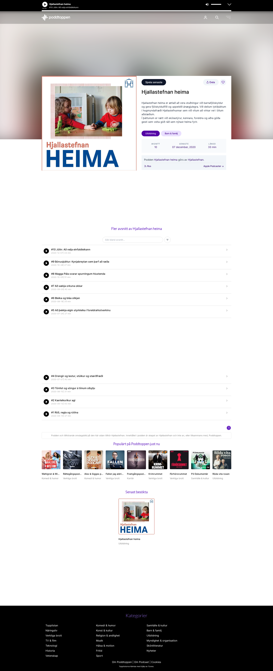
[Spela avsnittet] (46, 251)
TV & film (51, 640)
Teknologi (51, 645)
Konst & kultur (104, 630)
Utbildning (150, 133)
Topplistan (52, 625)
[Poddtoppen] (56, 17)
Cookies (156, 662)
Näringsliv (51, 630)
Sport (99, 655)
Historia (50, 650)
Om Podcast (141, 662)
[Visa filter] (167, 240)
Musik (99, 640)
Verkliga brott (54, 635)
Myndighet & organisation (162, 640)
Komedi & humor (106, 625)
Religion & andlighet (108, 635)
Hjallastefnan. (196, 159)
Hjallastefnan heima (165, 159)
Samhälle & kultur (157, 625)
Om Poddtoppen (122, 662)
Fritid (99, 650)
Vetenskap (52, 655)
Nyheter (151, 650)
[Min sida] (205, 17)
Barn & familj (171, 133)
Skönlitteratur (155, 645)
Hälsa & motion (105, 645)
